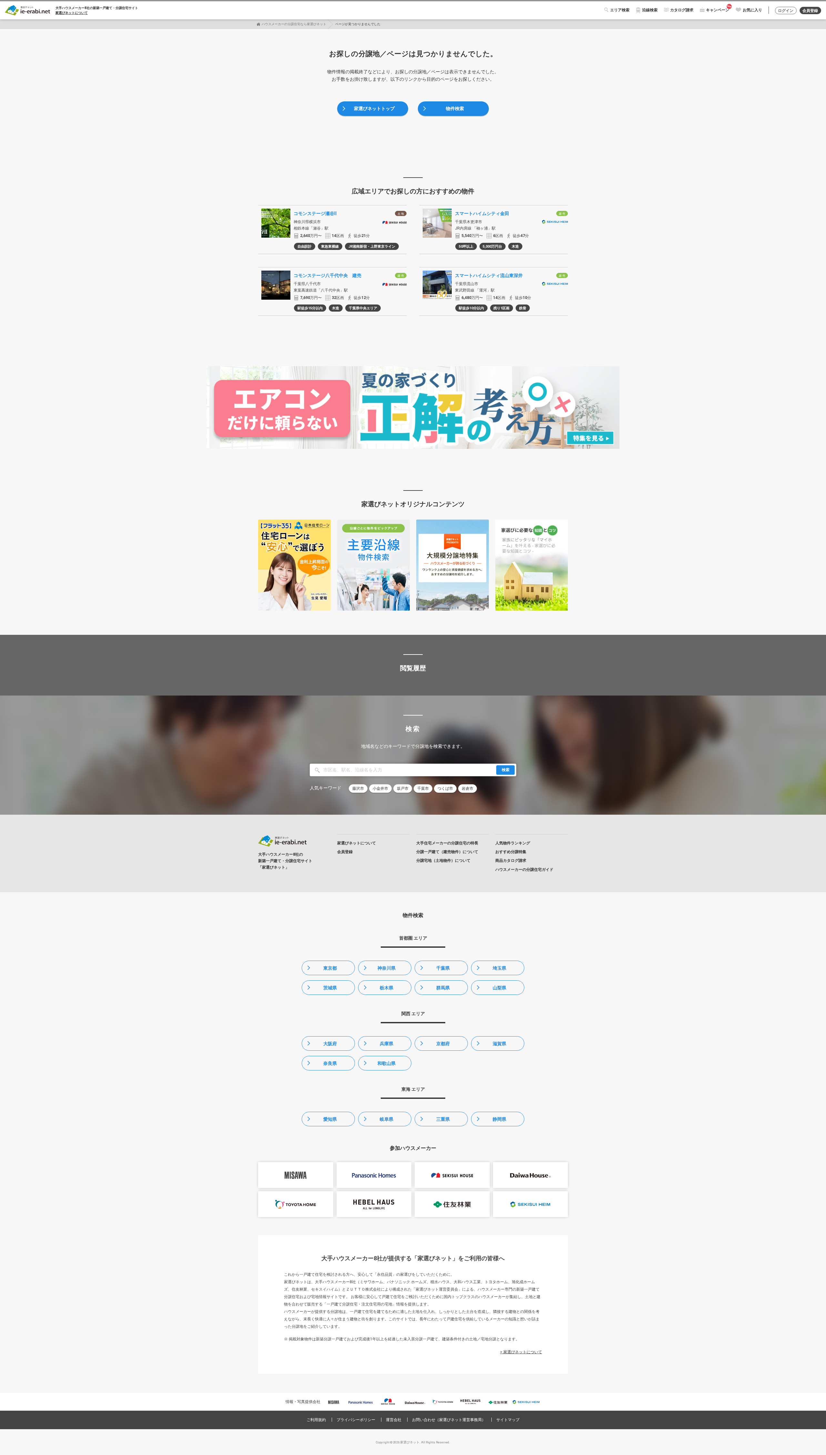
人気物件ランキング (512, 843)
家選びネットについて (71, 13)
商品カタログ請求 (510, 860)
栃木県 (386, 987)
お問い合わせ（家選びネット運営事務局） (449, 1420)
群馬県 (443, 987)
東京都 (330, 968)
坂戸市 (402, 788)
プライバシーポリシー (356, 1420)
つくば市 (445, 788)
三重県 (443, 1119)
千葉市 (423, 788)
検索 (505, 770)
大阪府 (330, 1043)
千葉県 (443, 968)
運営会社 (393, 1420)
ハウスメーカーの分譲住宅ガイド (524, 869)
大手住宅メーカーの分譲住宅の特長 (447, 843)
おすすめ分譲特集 (510, 852)
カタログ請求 (681, 10)
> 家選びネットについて (521, 1352)
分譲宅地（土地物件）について (443, 860)
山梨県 (499, 987)
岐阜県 (386, 1119)
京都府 (443, 1043)
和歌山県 (387, 1063)
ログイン (785, 10)
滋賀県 (499, 1043)
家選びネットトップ (374, 108)
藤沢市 (358, 788)
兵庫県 (386, 1043)
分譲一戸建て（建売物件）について (447, 852)
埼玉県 (499, 968)
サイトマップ (507, 1420)
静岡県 (499, 1119)
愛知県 (330, 1119)
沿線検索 (650, 10)
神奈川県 (387, 968)
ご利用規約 (316, 1420)
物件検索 (455, 108)
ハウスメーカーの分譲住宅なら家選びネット (294, 24)
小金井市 (380, 788)
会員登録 (810, 10)
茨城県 (330, 987)
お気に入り (752, 10)
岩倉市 (467, 788)
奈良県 (330, 1063)
